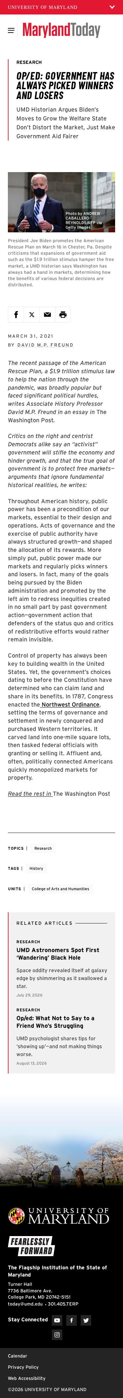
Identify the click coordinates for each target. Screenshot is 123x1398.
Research (43, 848)
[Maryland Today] (61, 30)
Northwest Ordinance (69, 704)
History (36, 868)
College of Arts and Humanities (60, 888)
